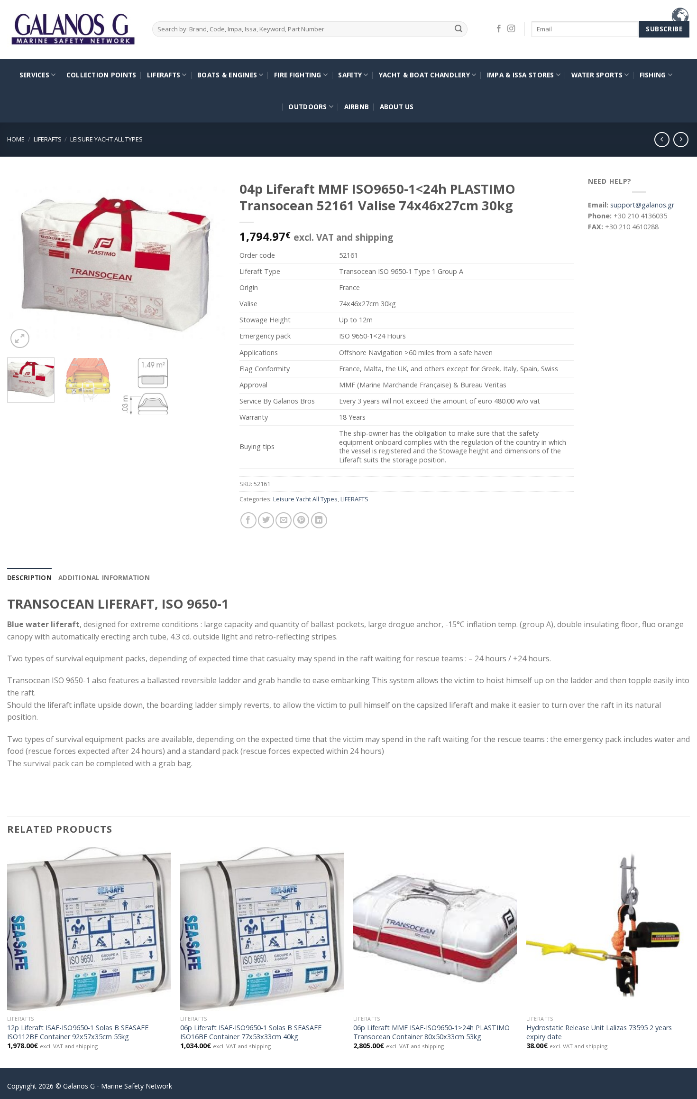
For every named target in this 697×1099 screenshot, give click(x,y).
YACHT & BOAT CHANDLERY (424, 74)
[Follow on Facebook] (499, 29)
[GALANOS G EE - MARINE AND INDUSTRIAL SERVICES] (72, 29)
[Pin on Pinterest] (301, 520)
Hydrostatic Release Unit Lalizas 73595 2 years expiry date (599, 1032)
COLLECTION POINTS (101, 74)
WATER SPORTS (597, 74)
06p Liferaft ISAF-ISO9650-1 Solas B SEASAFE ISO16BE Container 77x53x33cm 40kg (250, 1032)
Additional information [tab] (104, 577)
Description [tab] (29, 577)
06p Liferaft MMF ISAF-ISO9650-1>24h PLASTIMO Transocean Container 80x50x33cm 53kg (431, 1032)
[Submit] (458, 29)
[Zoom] (19, 338)
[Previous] (23, 263)
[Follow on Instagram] (511, 29)
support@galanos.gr (642, 204)
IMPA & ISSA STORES (520, 74)
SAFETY (350, 74)
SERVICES (34, 74)
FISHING (653, 74)
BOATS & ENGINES (227, 74)
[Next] (209, 263)
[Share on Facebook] (248, 520)
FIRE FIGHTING (297, 74)
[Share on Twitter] (266, 520)
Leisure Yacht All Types (106, 139)
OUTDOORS (307, 106)
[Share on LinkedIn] (319, 520)
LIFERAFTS (163, 74)
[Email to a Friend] (283, 520)
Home (16, 139)
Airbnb (356, 106)
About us (397, 106)
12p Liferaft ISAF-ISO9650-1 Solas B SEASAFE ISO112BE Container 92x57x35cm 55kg (77, 1032)
